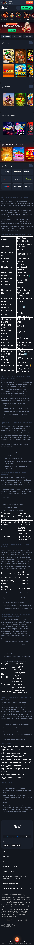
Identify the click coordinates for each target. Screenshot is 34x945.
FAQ (4, 861)
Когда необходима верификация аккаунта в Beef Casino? (15, 768)
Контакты (6, 856)
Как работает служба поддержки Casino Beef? (12, 776)
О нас (4, 851)
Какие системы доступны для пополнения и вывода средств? (16, 760)
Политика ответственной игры (13, 888)
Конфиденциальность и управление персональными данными (14, 877)
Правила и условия (9, 871)
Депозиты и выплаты (10, 866)
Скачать (29, 2)
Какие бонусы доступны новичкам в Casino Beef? (13, 754)
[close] (2, 2)
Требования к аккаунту (10, 883)
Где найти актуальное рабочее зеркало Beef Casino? (16, 748)
